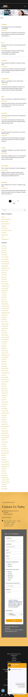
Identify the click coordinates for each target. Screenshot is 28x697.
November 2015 (5, 413)
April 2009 (3, 486)
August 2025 (4, 270)
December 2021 (5, 337)
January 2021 (4, 352)
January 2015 (4, 424)
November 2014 (5, 426)
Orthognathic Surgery (6, 230)
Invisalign (3, 78)
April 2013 (3, 439)
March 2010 (4, 475)
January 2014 (4, 433)
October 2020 (4, 357)
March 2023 (4, 321)
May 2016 (3, 406)
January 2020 (4, 370)
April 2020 (3, 364)
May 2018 (3, 384)
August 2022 (4, 328)
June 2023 (4, 317)
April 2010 (3, 473)
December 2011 (5, 450)
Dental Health (4, 182)
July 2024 (3, 292)
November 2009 (5, 482)
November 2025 (5, 263)
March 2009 (4, 488)
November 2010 (5, 464)
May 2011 (3, 455)
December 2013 (5, 435)
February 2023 (4, 324)
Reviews (14, 660)
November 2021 (5, 339)
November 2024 (5, 286)
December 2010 (5, 462)
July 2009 (3, 484)
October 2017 (4, 393)
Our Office (3, 232)
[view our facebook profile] (2, 695)
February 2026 (4, 257)
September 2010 (5, 466)
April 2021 (3, 346)
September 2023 (5, 312)
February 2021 (4, 350)
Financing (14, 658)
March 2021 (4, 348)
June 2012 (3, 446)
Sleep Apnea (4, 235)
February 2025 (4, 283)
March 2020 (4, 366)
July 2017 (3, 397)
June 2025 (4, 275)
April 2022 (3, 330)
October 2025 (4, 266)
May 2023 (3, 319)
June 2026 (4, 248)
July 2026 (3, 246)
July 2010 (3, 468)
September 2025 (5, 268)
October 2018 (4, 381)
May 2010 (3, 471)
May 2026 (3, 250)
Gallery (14, 657)
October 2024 (4, 288)
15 (17, 201)
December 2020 (5, 355)
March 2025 (4, 281)
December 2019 (5, 373)
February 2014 (4, 430)
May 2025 (3, 277)
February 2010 (4, 477)
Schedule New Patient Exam (14, 662)
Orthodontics (4, 24)
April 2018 (3, 386)
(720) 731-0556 (7, 517)
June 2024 (4, 295)
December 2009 (5, 479)
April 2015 (3, 419)
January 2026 (4, 259)
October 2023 (4, 310)
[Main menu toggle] (25, 6)
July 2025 (3, 272)
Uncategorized (4, 239)
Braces (2, 42)
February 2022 (4, 335)
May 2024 (3, 297)
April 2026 (3, 252)
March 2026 (4, 254)
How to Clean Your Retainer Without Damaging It (13, 168)
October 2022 (4, 326)
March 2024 (4, 301)
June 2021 (3, 344)
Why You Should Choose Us (14, 654)
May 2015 (3, 417)
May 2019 (3, 375)
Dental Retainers (4, 165)
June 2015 (3, 415)
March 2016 (4, 408)
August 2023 (4, 315)
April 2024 (3, 299)
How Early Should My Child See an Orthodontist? (13, 115)
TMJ (2, 237)
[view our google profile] (9, 695)
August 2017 (4, 395)
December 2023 (5, 306)
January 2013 (4, 442)
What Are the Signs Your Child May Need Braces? (13, 99)
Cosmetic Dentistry (6, 219)
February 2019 (4, 377)
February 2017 (4, 401)
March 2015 (4, 422)
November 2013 (5, 437)
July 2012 (3, 444)
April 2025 (3, 279)
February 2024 (4, 303)
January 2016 (4, 410)
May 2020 (3, 361)
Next (15, 203)
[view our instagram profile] (5, 695)
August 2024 (4, 290)
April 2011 (3, 457)
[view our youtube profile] (13, 695)
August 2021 (4, 341)
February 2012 (4, 448)
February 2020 (4, 368)
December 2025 (5, 261)
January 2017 (4, 404)
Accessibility (6, 685)
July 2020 (3, 359)
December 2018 (5, 379)
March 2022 (4, 332)
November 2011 (5, 453)
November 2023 (5, 308)
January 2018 (4, 390)
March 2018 (4, 388)
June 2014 (3, 428)
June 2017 (3, 399)
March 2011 (4, 459)
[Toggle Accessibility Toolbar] (3, 690)
